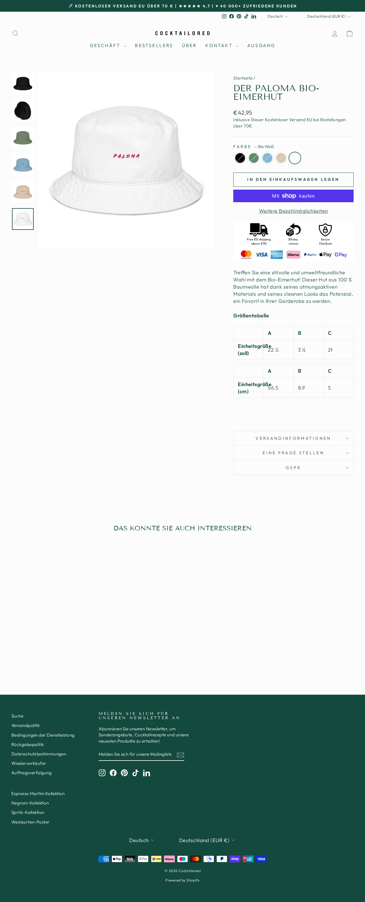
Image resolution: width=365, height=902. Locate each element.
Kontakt (219, 45)
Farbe (253, 146)
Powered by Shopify (182, 880)
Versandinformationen (293, 438)
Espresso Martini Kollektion (37, 793)
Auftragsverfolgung (31, 772)
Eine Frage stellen (293, 452)
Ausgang (261, 45)
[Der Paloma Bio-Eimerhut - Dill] (44, 653)
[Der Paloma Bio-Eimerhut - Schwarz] (36, 653)
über (189, 45)
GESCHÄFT (106, 45)
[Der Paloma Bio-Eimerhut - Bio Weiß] (67, 653)
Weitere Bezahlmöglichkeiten (293, 211)
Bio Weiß (295, 158)
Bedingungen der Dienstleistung (43, 735)
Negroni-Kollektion (30, 803)
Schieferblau (267, 158)
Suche (17, 716)
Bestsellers (154, 45)
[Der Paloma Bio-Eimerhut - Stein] (59, 653)
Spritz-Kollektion (27, 812)
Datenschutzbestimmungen (38, 754)
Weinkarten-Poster (30, 822)
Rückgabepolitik (27, 744)
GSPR (293, 467)
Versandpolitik (25, 725)
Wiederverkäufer (28, 763)
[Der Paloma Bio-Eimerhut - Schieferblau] (51, 653)
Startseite (243, 78)
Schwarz (240, 158)
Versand (297, 119)
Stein (281, 158)
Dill (253, 158)
